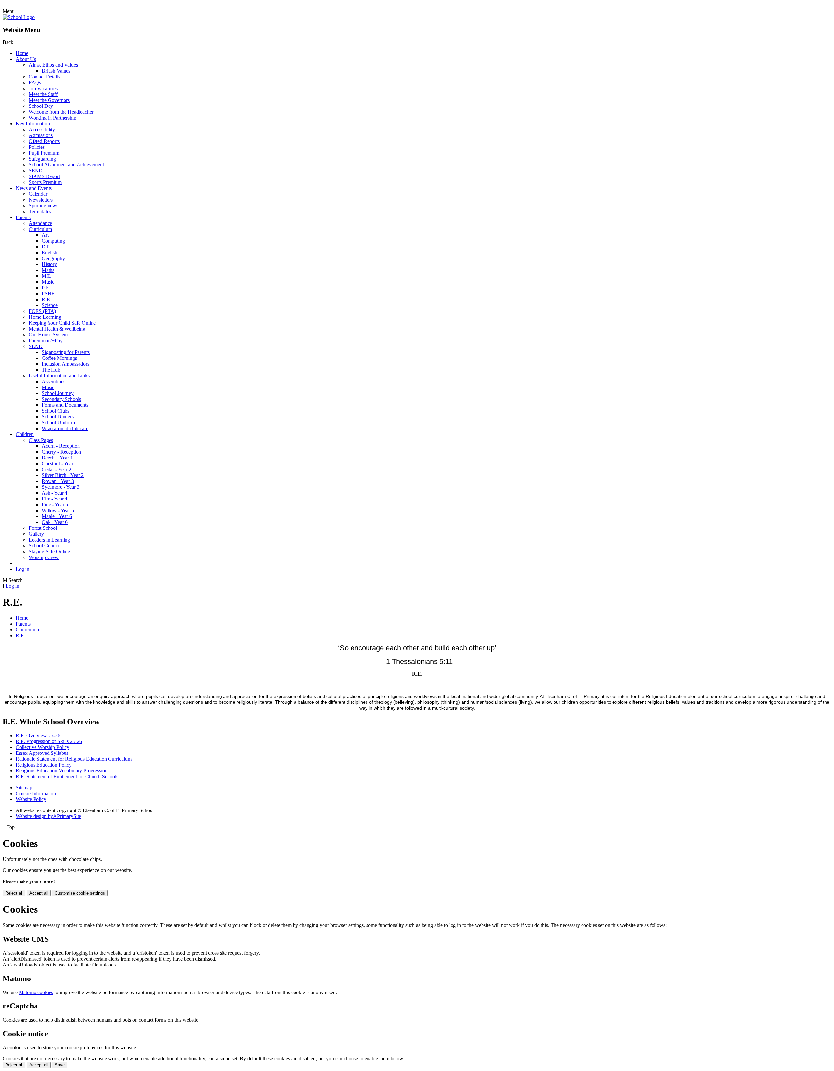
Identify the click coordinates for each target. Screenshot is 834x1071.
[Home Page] (19, 17)
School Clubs (55, 411)
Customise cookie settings (80, 893)
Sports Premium (45, 182)
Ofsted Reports (44, 141)
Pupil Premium (44, 153)
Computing (53, 241)
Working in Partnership (52, 117)
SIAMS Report (44, 176)
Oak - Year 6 (55, 522)
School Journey (58, 393)
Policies (37, 147)
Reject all (14, 893)
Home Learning (45, 317)
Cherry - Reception (61, 452)
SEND (36, 170)
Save (60, 1065)
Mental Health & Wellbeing (57, 328)
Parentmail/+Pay (46, 340)
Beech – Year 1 (57, 457)
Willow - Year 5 (58, 510)
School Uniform (58, 422)
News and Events (34, 188)
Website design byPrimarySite (48, 816)
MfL (46, 276)
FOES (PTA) (42, 311)
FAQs (35, 82)
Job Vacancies (43, 88)
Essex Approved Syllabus (42, 753)
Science (50, 305)
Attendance (40, 223)
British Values (56, 71)
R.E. (46, 299)
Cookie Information (36, 793)
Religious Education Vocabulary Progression (62, 770)
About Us (26, 59)
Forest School (43, 528)
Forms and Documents (65, 405)
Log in (22, 569)
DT (45, 246)
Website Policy (31, 799)
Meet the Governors (49, 100)
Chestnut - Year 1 (59, 463)
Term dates (40, 211)
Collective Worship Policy (42, 747)
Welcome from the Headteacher (61, 112)
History (49, 264)
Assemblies (53, 381)
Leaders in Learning (49, 540)
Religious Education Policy (44, 765)
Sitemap (24, 787)
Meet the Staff (43, 94)
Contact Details (44, 76)
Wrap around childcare (65, 428)
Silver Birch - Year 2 (63, 475)
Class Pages (41, 440)
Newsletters (41, 200)
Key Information (33, 123)
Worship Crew (44, 557)
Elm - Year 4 (54, 498)
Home (22, 53)
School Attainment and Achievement (66, 164)
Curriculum (40, 229)
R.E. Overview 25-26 (38, 735)
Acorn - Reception (61, 446)
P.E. (46, 287)
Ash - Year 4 (54, 493)
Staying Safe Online (49, 551)
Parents (23, 217)
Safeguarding (42, 159)
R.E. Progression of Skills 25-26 (49, 741)
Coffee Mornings (59, 358)
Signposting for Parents (66, 352)
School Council (45, 545)
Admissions (41, 135)
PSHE (48, 293)
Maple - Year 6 (57, 516)
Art (45, 235)
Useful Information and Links (59, 375)
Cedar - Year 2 (56, 469)
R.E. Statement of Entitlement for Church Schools (67, 776)
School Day (41, 106)
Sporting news (43, 205)
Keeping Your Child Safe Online (62, 323)
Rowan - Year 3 (58, 481)
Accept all (38, 893)
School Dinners (58, 416)
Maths (48, 270)
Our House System (48, 334)
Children (25, 434)
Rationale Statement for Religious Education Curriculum (74, 759)
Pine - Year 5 (55, 504)
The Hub (51, 370)
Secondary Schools (61, 399)
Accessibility (42, 129)
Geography (53, 258)
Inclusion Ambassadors (65, 364)
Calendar (38, 194)
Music (48, 282)
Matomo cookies (36, 992)
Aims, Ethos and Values (53, 65)
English (49, 252)
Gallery (36, 534)
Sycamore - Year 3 (60, 487)
